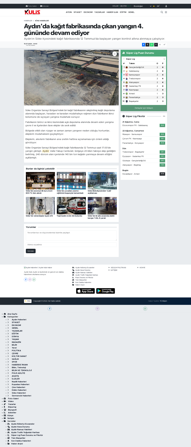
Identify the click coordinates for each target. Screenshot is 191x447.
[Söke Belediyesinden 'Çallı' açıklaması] (102, 181)
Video (11, 401)
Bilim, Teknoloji (18, 367)
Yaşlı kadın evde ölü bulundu (69, 216)
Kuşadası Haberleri (20, 384)
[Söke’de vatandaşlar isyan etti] (40, 206)
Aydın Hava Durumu (82, 270)
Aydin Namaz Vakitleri (83, 272)
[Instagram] (30, 279)
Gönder (30, 251)
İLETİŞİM (114, 270)
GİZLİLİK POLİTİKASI (118, 267)
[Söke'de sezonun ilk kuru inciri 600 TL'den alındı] (40, 181)
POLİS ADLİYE (18, 373)
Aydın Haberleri (18, 320)
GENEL (131, 12)
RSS (29, 301)
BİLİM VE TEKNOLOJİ (21, 370)
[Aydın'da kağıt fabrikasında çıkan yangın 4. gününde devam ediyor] (71, 77)
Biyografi (12, 410)
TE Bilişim (163, 301)
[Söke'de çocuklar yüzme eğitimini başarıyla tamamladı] (71, 181)
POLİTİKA (16, 351)
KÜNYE (142, 267)
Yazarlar (12, 404)
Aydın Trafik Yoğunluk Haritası (86, 275)
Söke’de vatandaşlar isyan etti (39, 216)
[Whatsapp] (34, 279)
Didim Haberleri (18, 390)
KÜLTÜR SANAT (19, 356)
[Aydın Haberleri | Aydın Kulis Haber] (32, 12)
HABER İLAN (112, 12)
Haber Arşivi (79, 285)
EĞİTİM (123, 12)
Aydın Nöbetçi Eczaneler (84, 267)
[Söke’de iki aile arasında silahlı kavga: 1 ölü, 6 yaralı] (102, 206)
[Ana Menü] (166, 12)
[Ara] (162, 12)
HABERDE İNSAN (19, 365)
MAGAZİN (16, 342)
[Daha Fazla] (156, 45)
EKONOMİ (88, 12)
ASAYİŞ (15, 376)
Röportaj (12, 407)
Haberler (28, 21)
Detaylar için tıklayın (144, 108)
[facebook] (50, 309)
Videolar (45, 6)
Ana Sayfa (12, 314)
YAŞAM (15, 339)
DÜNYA (15, 336)
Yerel (14, 348)
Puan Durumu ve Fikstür (84, 277)
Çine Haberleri (18, 387)
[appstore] (86, 291)
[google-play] (105, 291)
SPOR (14, 362)
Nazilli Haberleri (18, 382)
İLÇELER (15, 379)
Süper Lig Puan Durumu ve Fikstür (27, 435)
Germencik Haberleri (21, 396)
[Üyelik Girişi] (165, 6)
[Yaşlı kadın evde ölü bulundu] (71, 206)
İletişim (11, 418)
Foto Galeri (32, 6)
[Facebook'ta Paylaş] (143, 45)
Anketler (12, 413)
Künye (10, 415)
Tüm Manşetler (81, 280)
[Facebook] (26, 279)
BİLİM (14, 345)
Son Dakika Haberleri (83, 282)
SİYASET (78, 12)
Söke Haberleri (42, 21)
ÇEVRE (14, 353)
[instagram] (97, 309)
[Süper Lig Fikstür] (164, 116)
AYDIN (69, 12)
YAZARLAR (99, 12)
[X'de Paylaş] (147, 45)
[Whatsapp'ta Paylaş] (152, 45)
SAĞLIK (15, 359)
